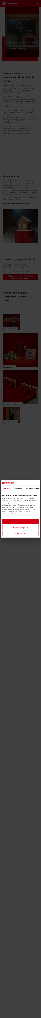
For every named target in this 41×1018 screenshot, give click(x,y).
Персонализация (19, 528)
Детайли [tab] (18, 488)
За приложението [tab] (32, 488)
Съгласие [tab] (6, 488)
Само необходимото (20, 533)
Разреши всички (20, 522)
